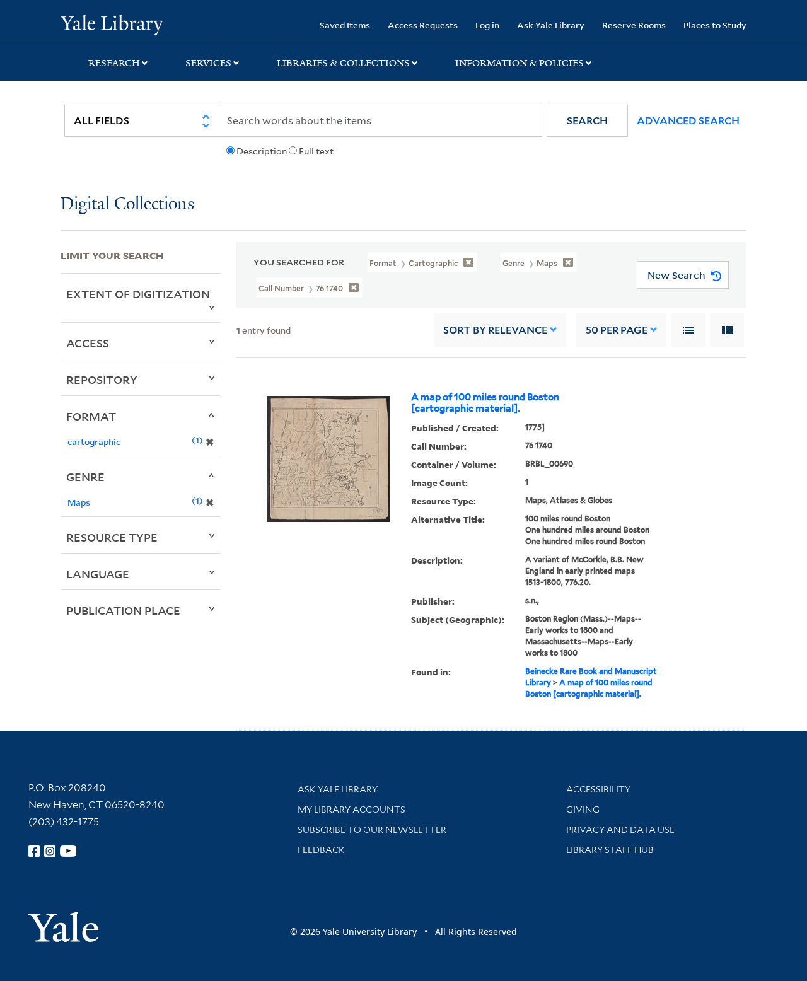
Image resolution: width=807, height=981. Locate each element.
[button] (587, 121)
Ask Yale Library (550, 25)
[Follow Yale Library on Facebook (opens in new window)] (34, 851)
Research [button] (114, 63)
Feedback (321, 850)
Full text (316, 151)
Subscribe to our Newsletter (372, 830)
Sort (495, 330)
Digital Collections (127, 204)
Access (87, 343)
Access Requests (423, 25)
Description (261, 151)
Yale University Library (112, 24)
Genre (85, 476)
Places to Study (714, 25)
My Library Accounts (351, 809)
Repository (101, 379)
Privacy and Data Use (620, 830)
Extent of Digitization (138, 293)
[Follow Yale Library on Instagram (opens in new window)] (49, 851)
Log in (487, 25)
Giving (583, 809)
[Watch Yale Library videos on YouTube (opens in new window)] (68, 851)
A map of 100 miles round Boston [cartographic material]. (485, 403)
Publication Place (123, 610)
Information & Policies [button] (519, 63)
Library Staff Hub (610, 850)
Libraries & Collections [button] (343, 63)
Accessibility (598, 789)
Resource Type (112, 537)
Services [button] (208, 63)
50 (616, 330)
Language (97, 573)
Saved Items (345, 25)
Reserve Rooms (634, 25)
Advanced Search (688, 121)
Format (91, 416)
